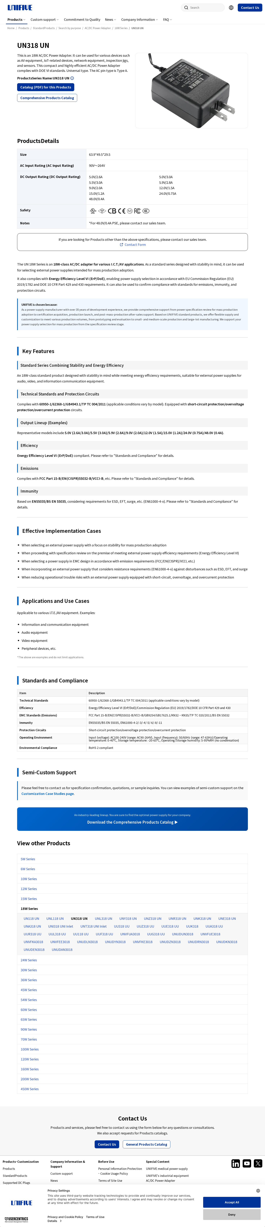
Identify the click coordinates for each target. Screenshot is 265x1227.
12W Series (29, 888)
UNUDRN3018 (198, 941)
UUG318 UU (156, 934)
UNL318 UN (103, 918)
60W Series (29, 1009)
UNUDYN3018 (115, 941)
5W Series (28, 858)
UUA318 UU (214, 926)
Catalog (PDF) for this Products (45, 87)
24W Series (29, 960)
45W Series (29, 989)
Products (14, 19)
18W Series (29, 908)
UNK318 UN (202, 918)
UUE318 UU (170, 926)
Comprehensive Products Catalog (47, 97)
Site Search (185, 8)
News (109, 19)
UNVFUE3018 (210, 934)
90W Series (29, 1029)
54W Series (29, 999)
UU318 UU (121, 926)
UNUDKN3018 (226, 941)
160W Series (30, 1069)
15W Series (29, 898)
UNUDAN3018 (62, 949)
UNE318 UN (227, 918)
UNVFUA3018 (130, 934)
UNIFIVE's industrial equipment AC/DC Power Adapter (167, 1178)
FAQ (166, 19)
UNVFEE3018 (60, 941)
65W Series (29, 1019)
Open (72, 78)
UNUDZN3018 (170, 941)
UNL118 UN (55, 918)
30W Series (29, 969)
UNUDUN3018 (182, 934)
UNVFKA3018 (33, 941)
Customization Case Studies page (47, 793)
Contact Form (135, 244)
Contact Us (250, 7)
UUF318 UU (104, 934)
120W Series (30, 1059)
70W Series (29, 1039)
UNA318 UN (32, 926)
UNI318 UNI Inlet (60, 926)
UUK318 (192, 926)
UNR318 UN (177, 918)
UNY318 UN (128, 918)
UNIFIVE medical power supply (167, 1168)
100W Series (30, 1049)
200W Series (30, 1078)
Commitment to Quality (82, 19)
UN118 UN (31, 918)
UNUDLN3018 (87, 941)
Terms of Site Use (110, 1180)
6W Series (28, 868)
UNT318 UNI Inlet (93, 926)
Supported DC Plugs (16, 1182)
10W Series (29, 878)
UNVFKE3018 (143, 941)
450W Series (30, 1088)
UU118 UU (81, 934)
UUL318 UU (57, 934)
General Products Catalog (146, 1144)
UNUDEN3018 (34, 949)
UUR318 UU (32, 934)
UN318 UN (79, 918)
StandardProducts (15, 1175)
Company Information (138, 19)
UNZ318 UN (152, 918)
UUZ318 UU (145, 926)
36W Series (29, 979)
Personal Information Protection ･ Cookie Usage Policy (120, 1171)
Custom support (43, 19)
